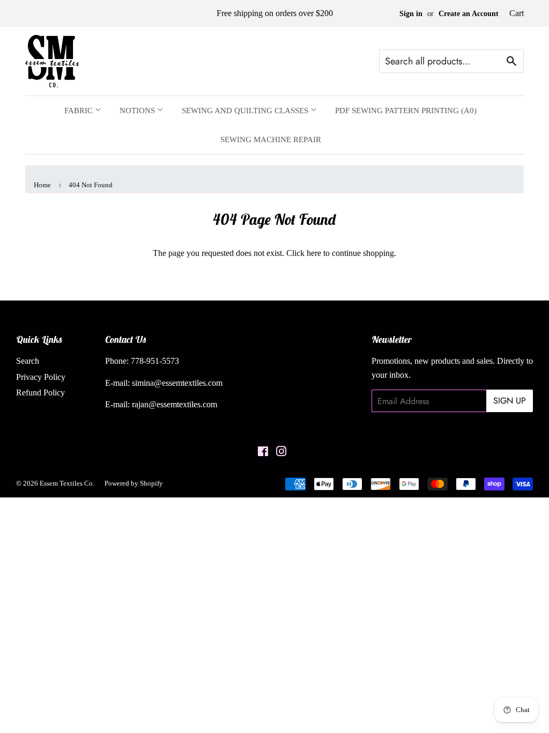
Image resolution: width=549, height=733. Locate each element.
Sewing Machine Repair (270, 139)
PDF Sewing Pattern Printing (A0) (406, 110)
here (314, 253)
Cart (516, 13)
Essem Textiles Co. (67, 483)
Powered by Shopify (134, 483)
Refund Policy (40, 392)
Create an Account (469, 14)
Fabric (79, 110)
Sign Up (509, 400)
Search (27, 360)
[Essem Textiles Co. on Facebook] (263, 452)
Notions (138, 110)
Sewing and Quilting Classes (246, 110)
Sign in (410, 14)
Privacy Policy (40, 377)
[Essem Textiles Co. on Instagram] (281, 452)
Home (42, 185)
